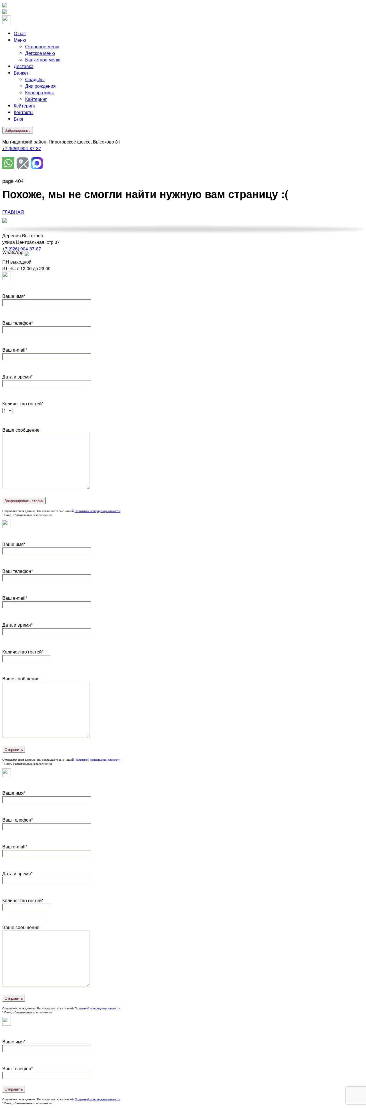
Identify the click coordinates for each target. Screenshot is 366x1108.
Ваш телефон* (17, 323)
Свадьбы (35, 79)
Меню (20, 40)
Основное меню (42, 46)
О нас (20, 33)
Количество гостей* (22, 651)
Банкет (21, 72)
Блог (19, 118)
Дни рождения (40, 86)
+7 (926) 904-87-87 (21, 148)
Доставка (23, 66)
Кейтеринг (36, 99)
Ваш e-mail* (14, 349)
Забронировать (18, 130)
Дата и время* (17, 376)
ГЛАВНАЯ (13, 212)
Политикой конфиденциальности (97, 511)
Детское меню (40, 53)
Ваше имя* (13, 296)
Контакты (23, 112)
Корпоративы (39, 92)
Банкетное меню (42, 59)
